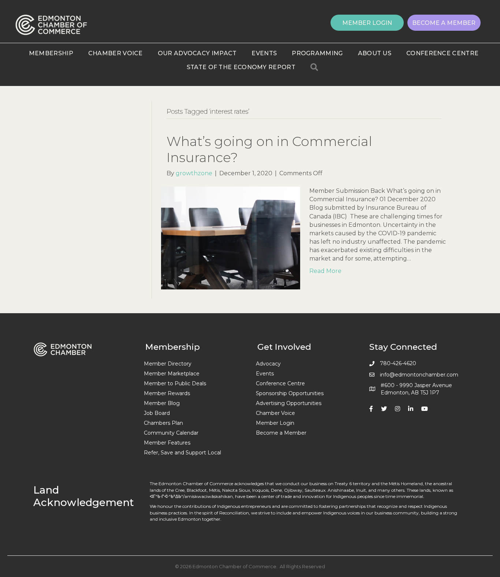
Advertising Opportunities (288, 403)
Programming (317, 53)
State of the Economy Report (241, 67)
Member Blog (162, 403)
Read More (325, 270)
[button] (367, 23)
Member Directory (167, 363)
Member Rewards (167, 393)
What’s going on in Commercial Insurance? (269, 149)
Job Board (157, 413)
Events (264, 53)
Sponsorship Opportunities (290, 393)
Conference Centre (442, 53)
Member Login (275, 423)
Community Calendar (171, 433)
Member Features (167, 442)
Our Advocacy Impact (197, 53)
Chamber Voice (115, 53)
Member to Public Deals (175, 383)
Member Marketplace (171, 373)
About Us (374, 53)
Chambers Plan (163, 423)
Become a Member (281, 433)
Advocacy (268, 363)
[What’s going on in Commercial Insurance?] (230, 237)
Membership (51, 53)
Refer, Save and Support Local (182, 452)
